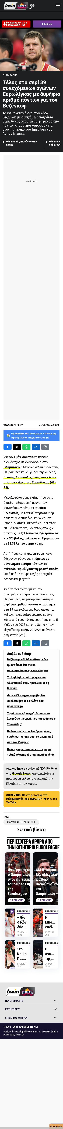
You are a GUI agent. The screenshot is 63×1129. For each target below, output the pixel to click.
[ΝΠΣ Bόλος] (29, 15)
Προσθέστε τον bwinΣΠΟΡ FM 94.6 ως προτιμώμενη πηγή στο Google (33, 435)
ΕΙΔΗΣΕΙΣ (47, 24)
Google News (21, 773)
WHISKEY (46, 1031)
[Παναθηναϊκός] (56, 15)
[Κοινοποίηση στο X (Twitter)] (17, 447)
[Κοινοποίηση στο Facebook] (8, 447)
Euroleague (10, 75)
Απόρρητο (56, 1126)
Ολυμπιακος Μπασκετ (21, 822)
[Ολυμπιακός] (43, 15)
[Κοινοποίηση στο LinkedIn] (36, 447)
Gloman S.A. (35, 1031)
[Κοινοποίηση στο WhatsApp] (26, 447)
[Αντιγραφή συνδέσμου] (45, 447)
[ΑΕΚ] (3, 15)
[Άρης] (10, 15)
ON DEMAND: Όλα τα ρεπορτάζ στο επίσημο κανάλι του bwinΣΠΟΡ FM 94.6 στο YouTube (31, 798)
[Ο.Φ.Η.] (49, 15)
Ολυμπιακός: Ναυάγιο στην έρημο (21, 143)
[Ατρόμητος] (23, 15)
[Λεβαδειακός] (36, 15)
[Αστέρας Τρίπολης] (16, 15)
